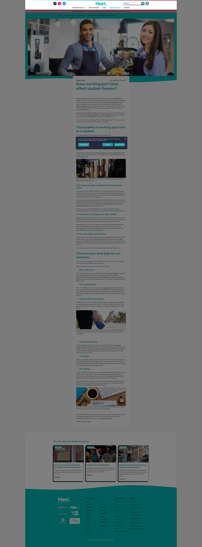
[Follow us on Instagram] (59, 4)
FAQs (104, 7)
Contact (127, 7)
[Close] (125, 139)
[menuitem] (78, 8)
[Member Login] (147, 3)
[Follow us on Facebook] (64, 4)
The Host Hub (114, 7)
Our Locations (94, 7)
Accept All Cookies (119, 144)
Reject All (107, 144)
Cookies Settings (83, 144)
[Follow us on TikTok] (55, 4)
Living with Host (78, 7)
